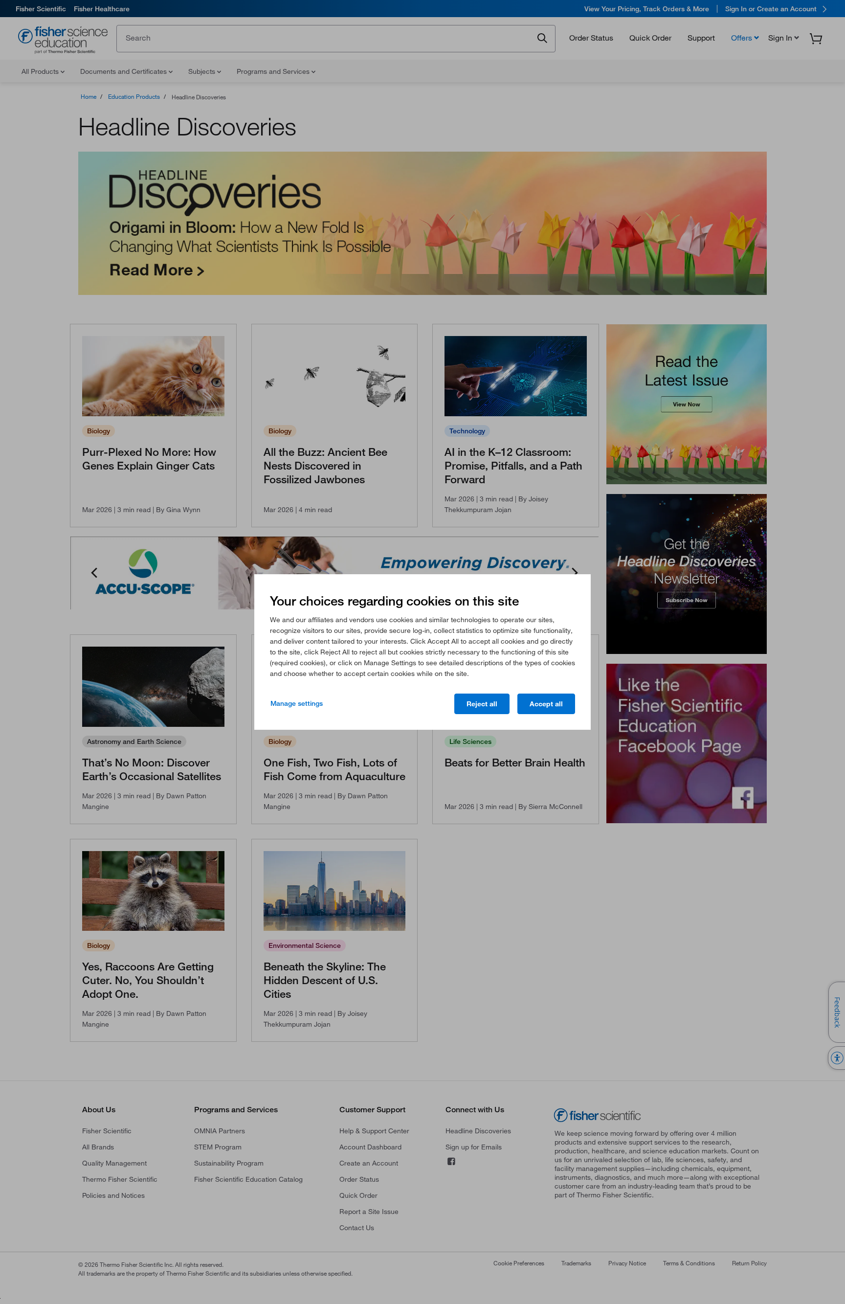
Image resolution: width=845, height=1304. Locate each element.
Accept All (546, 703)
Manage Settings (296, 703)
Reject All (482, 703)
